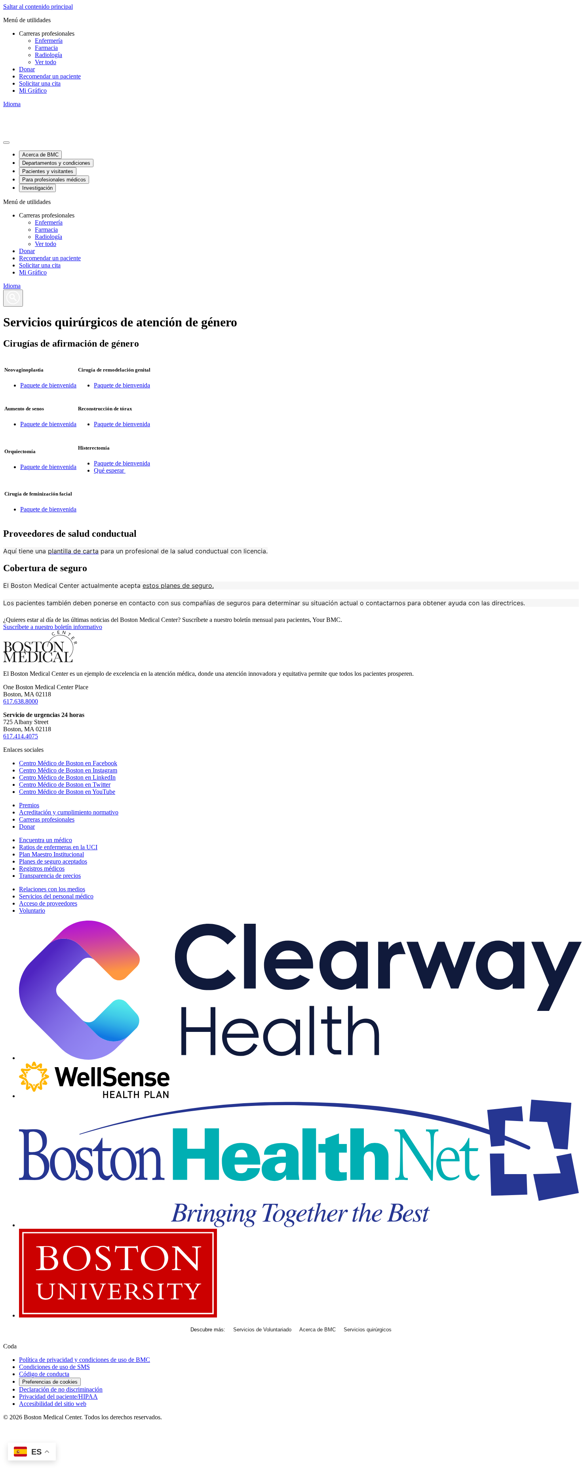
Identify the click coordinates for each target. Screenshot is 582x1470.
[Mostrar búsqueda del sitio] (13, 298)
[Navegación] (6, 142)
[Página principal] (40, 660)
